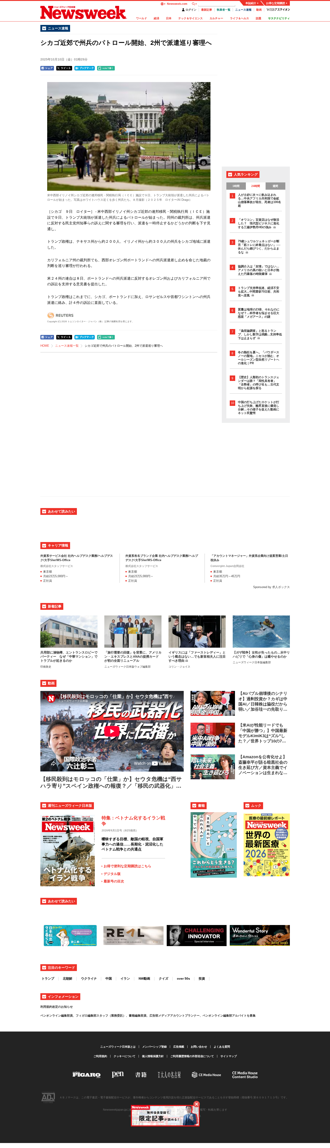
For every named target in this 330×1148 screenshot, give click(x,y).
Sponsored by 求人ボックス (271, 587)
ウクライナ (89, 978)
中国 (108, 978)
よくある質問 (222, 1046)
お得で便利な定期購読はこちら (127, 866)
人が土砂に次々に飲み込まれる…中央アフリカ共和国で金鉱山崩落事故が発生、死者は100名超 (259, 200)
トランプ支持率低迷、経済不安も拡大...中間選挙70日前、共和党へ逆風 (258, 291)
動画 (259, 9)
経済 (156, 18)
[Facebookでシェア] (47, 68)
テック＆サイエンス (190, 18)
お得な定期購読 (275, 3)
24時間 (255, 186)
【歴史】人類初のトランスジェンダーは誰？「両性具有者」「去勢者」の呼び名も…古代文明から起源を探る (258, 382)
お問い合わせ (199, 1046)
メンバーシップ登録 (154, 1046)
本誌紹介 (250, 3)
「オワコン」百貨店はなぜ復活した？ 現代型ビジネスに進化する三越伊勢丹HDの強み (258, 223)
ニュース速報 (243, 9)
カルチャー (216, 18)
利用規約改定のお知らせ (56, 1006)
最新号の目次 (114, 881)
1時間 (236, 186)
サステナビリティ (279, 18)
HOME (44, 345)
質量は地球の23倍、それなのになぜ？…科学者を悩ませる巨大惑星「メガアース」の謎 (258, 313)
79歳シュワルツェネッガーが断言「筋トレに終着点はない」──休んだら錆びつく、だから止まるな (259, 247)
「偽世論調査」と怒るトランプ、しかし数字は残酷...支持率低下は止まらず (260, 334)
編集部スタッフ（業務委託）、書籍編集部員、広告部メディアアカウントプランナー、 (145, 1015)
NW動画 (144, 978)
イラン (125, 978)
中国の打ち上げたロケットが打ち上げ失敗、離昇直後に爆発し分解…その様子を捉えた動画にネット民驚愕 (258, 407)
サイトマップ (228, 1056)
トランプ (48, 978)
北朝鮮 (67, 978)
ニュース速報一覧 (67, 345)
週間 (275, 186)
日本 (168, 18)
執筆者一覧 (223, 9)
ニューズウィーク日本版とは (118, 1046)
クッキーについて (124, 1056)
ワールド (141, 18)
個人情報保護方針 (153, 1056)
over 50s (183, 978)
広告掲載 (178, 1046)
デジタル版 (112, 874)
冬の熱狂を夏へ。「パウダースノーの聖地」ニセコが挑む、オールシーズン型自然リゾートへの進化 (258, 358)
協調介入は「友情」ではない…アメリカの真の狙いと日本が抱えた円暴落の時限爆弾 (258, 270)
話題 (258, 18)
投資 (202, 978)
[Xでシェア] (64, 68)
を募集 (251, 1015)
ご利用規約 (100, 1056)
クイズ (163, 978)
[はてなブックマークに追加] (84, 68)
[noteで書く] (106, 68)
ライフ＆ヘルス (239, 18)
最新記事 (206, 9)
